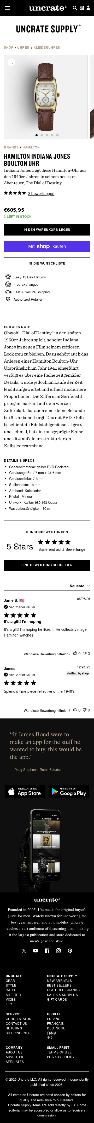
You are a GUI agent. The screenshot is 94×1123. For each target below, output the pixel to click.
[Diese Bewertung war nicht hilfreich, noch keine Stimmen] (84, 653)
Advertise (15, 1057)
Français (55, 1023)
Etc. (9, 1004)
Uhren (23, 47)
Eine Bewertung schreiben (47, 565)
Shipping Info (18, 1032)
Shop (8, 47)
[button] (6, 8)
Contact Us (16, 1023)
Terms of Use (59, 1052)
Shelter (13, 994)
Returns (14, 1028)
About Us (14, 1052)
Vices (11, 999)
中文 (50, 1037)
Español (55, 1018)
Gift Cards (57, 999)
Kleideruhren (46, 47)
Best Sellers (59, 985)
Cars (10, 990)
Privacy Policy (61, 1057)
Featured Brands (63, 990)
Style (11, 985)
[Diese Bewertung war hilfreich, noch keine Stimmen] (75, 653)
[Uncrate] (47, 8)
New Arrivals (59, 980)
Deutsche (56, 1028)
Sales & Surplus (62, 994)
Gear (10, 980)
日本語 (52, 1032)
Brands (11, 147)
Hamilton (31, 147)
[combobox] (79, 585)
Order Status (18, 1018)
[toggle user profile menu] (88, 7)
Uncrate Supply (47, 28)
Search (75, 8)
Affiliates (15, 1061)
